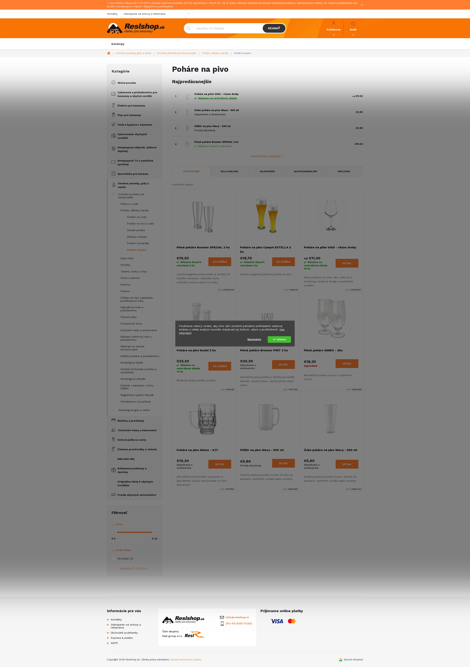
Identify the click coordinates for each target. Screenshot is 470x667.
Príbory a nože (129, 203)
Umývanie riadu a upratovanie (138, 330)
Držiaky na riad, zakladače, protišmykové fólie (136, 299)
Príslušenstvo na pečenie (135, 401)
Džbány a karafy (137, 236)
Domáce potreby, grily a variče (133, 185)
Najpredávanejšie (305, 171)
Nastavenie (254, 339)
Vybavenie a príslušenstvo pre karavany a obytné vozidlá (137, 94)
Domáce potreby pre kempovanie (131, 196)
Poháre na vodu (137, 216)
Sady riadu (126, 258)
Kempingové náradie (132, 378)
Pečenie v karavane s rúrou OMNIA (136, 387)
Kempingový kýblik (131, 362)
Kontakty (112, 13)
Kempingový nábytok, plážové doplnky (137, 149)
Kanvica (125, 284)
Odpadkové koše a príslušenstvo (131, 309)
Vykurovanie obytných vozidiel (132, 136)
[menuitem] (118, 44)
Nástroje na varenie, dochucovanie (132, 348)
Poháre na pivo (137, 249)
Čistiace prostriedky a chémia (137, 449)
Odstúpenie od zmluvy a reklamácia (144, 13)
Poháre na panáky (138, 243)
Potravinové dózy (131, 323)
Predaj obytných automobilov (137, 494)
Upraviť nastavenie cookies (185, 659)
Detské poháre (136, 230)
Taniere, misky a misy (133, 271)
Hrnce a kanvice (130, 277)
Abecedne (344, 171)
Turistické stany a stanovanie (137, 430)
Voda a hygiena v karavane (135, 124)
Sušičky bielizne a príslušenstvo (139, 356)
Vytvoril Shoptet (353, 659)
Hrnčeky (125, 264)
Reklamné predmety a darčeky (132, 470)
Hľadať (274, 28)
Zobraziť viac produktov (266, 155)
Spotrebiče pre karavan (133, 173)
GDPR (114, 642)
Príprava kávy (128, 317)
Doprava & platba (122, 637)
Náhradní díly (126, 458)
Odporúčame (191, 171)
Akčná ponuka (127, 82)
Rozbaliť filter (132, 568)
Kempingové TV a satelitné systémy (135, 162)
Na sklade (125, 558)
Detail (347, 263)
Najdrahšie (267, 171)
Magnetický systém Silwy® (136, 395)
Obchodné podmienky (124, 632)
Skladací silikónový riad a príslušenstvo (135, 338)
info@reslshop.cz (237, 617)
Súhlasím (281, 339)
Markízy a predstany (131, 420)
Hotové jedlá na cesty (132, 439)
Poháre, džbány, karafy (134, 210)
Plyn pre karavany (129, 115)
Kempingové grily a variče (134, 410)
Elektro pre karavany (131, 105)
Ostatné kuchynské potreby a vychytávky (138, 371)
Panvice (125, 291)
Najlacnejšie (229, 171)
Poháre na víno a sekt (140, 223)
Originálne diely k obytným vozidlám (135, 483)
